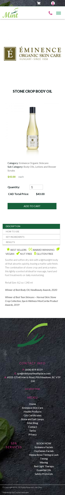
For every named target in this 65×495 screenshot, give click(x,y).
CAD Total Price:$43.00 (26, 194)
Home (32, 403)
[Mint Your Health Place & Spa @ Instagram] (33, 354)
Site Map (38, 487)
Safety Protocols (44, 473)
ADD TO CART (32, 206)
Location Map (32, 388)
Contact (32, 426)
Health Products (32, 411)
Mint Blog (32, 422)
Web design (7, 492)
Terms (32, 430)
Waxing (44, 462)
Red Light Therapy (44, 466)
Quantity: (14, 187)
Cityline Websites (21, 492)
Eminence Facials (44, 447)
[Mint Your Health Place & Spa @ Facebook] (31, 354)
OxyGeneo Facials (44, 450)
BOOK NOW (43, 443)
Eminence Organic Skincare (33, 162)
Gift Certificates (32, 415)
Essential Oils (44, 469)
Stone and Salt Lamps (32, 419)
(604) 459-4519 (33, 369)
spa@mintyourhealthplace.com (33, 373)
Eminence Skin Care (32, 407)
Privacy (32, 434)
